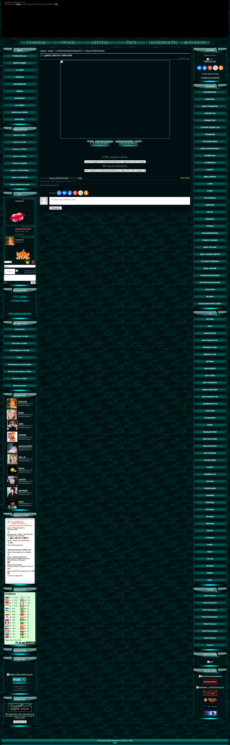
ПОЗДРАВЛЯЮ (210, 92)
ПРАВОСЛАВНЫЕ (209, 240)
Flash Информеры (210, 617)
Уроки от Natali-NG (20, 177)
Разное (210, 645)
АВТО (209, 326)
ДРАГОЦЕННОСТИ (210, 397)
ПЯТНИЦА (210, 509)
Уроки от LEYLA (20, 149)
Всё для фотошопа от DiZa (19, 371)
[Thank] (101, 144)
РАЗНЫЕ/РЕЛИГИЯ (210, 233)
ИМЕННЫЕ (210, 99)
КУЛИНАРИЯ (209, 418)
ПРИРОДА (210, 502)
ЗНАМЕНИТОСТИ (210, 404)
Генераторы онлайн (19, 336)
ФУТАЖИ (210, 319)
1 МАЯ (210, 184)
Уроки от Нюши (19, 156)
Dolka (80, 178)
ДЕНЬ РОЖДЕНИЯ (210, 106)
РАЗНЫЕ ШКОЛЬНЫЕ (210, 275)
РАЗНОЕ (209, 517)
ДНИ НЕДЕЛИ (210, 368)
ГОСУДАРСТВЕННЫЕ (210, 261)
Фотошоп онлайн (19, 343)
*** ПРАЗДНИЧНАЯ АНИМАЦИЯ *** (69, 51)
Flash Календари (210, 610)
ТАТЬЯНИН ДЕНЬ (210, 141)
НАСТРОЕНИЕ (210, 453)
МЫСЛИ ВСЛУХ (210, 446)
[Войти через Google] (80, 192)
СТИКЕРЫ (210, 538)
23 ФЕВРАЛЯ (209, 163)
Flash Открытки (210, 603)
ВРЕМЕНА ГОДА (210, 347)
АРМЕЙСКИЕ (209, 156)
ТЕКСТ (210, 552)
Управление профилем (210, 77)
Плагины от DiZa (20, 378)
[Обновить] (33, 262)
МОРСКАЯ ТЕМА (210, 439)
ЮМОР (210, 573)
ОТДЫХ (210, 467)
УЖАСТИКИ (210, 289)
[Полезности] (162, 45)
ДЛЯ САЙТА (210, 375)
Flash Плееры (210, 638)
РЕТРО (210, 531)
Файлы (51, 51)
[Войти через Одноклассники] (86, 193)
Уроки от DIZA (20, 135)
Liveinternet (20, 329)
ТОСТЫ (210, 559)
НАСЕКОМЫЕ (210, 460)
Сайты (19, 357)
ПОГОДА (210, 481)
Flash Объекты (210, 624)
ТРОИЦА (210, 226)
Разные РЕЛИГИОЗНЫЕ (95, 51)
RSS (56, 4)
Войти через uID (210, 62)
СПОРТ (210, 545)
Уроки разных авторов (20, 184)
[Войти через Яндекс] (75, 193)
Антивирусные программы (19, 364)
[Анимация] (67, 45)
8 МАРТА (210, 170)
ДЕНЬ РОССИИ (210, 247)
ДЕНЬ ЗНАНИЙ (210, 268)
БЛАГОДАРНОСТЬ (210, 340)
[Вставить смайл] (28, 262)
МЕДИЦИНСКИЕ (210, 432)
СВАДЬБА (210, 219)
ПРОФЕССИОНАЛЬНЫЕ (210, 282)
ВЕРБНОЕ (210, 205)
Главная (43, 51)
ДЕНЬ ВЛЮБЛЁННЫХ (210, 148)
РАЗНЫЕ (210, 297)
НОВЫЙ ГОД (209, 113)
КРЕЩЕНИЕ (210, 134)
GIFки (209, 580)
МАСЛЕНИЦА (210, 198)
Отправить (56, 208)
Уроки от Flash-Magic (20, 170)
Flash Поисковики (210, 631)
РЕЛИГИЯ (210, 524)
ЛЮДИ (210, 425)
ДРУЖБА (210, 361)
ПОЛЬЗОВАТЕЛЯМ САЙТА (210, 304)
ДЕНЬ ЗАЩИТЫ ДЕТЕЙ (210, 254)
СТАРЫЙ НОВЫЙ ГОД (209, 127)
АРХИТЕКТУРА (210, 333)
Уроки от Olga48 (20, 163)
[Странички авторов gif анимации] (99, 45)
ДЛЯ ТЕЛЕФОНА (210, 383)
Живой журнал (19, 386)
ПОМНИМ (210, 495)
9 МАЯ (210, 191)
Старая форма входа (210, 74)
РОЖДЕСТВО (210, 120)
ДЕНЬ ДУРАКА (210, 177)
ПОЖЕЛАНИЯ (210, 488)
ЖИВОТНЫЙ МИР (209, 390)
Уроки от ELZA (19, 142)
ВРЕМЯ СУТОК (210, 354)
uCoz (115, 742)
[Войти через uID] (59, 193)
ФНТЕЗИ (210, 566)
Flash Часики (210, 596)
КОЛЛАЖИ (210, 411)
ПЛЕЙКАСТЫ (210, 474)
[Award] (129, 144)
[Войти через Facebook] (69, 193)
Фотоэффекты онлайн (19, 350)
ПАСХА (210, 212)
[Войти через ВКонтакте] (64, 193)
